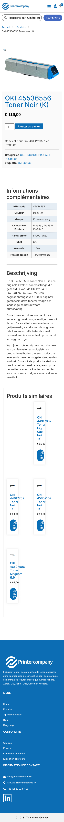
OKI (22, 155)
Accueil (6, 27)
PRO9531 (44, 155)
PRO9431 (31, 155)
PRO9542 (11, 159)
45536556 (24, 162)
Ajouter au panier (29, 126)
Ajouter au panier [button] (42, 455)
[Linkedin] (7, 798)
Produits (21, 27)
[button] (49, 6)
